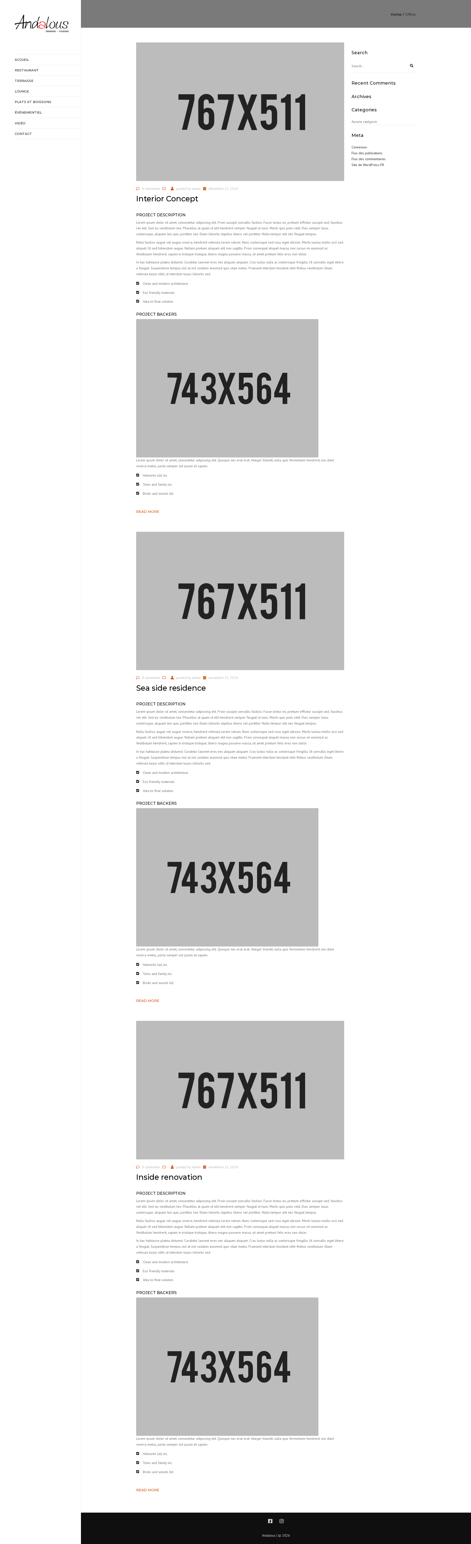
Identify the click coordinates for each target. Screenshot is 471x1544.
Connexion (359, 147)
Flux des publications (367, 153)
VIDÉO (20, 123)
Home (396, 14)
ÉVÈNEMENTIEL (28, 112)
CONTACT (23, 134)
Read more (147, 511)
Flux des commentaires (369, 159)
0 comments (151, 188)
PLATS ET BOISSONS (33, 102)
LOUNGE (22, 91)
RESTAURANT (27, 70)
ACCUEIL (22, 60)
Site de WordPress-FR (368, 165)
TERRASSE (24, 81)
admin (196, 188)
